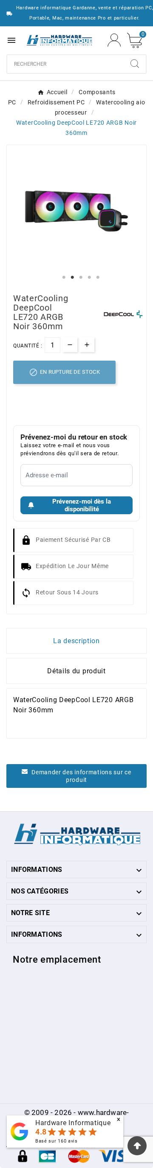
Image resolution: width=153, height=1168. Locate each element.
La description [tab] (76, 641)
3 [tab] (80, 277)
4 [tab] (89, 277)
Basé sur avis (56, 1141)
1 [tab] (64, 277)
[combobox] (65, 64)
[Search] (134, 63)
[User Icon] (114, 40)
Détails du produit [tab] (76, 671)
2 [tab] (72, 277)
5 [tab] (98, 277)
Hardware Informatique (73, 1123)
